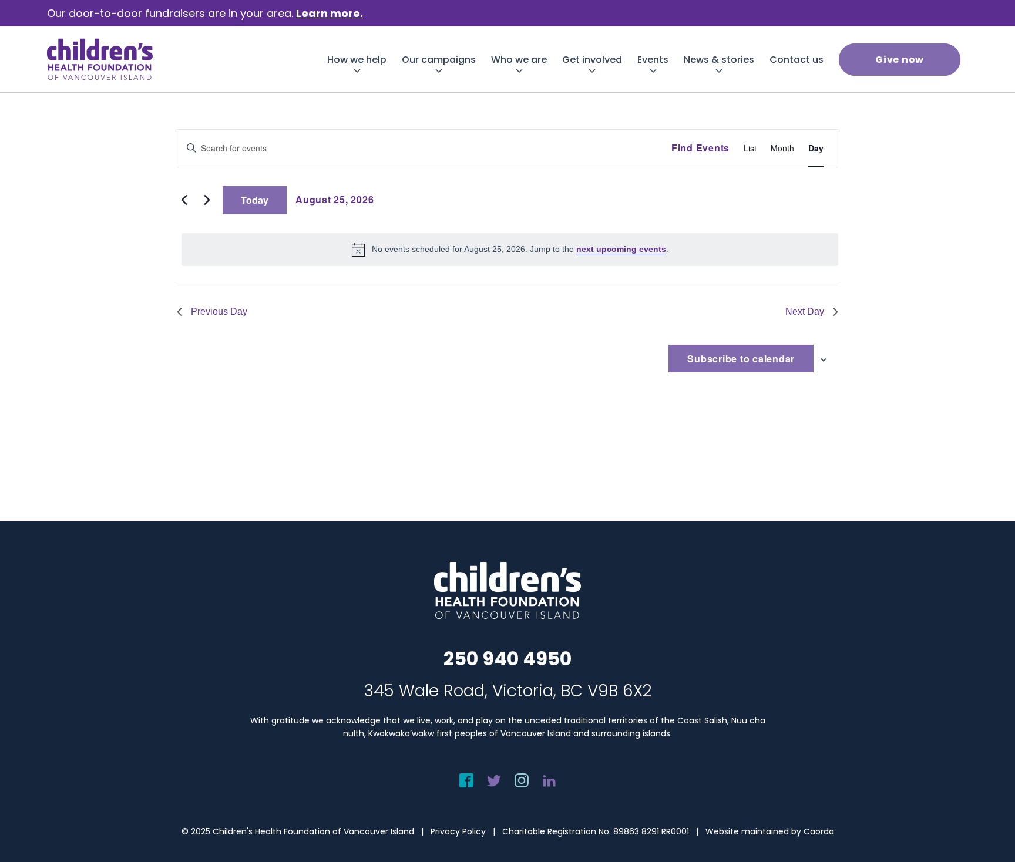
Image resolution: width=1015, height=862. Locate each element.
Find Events (700, 147)
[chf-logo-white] (100, 59)
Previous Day (219, 311)
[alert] (510, 249)
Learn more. (329, 13)
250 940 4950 (507, 658)
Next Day (804, 311)
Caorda (819, 831)
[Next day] (207, 200)
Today (254, 200)
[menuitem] (357, 59)
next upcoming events (621, 249)
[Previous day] (184, 200)
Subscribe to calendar (741, 358)
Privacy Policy (458, 831)
